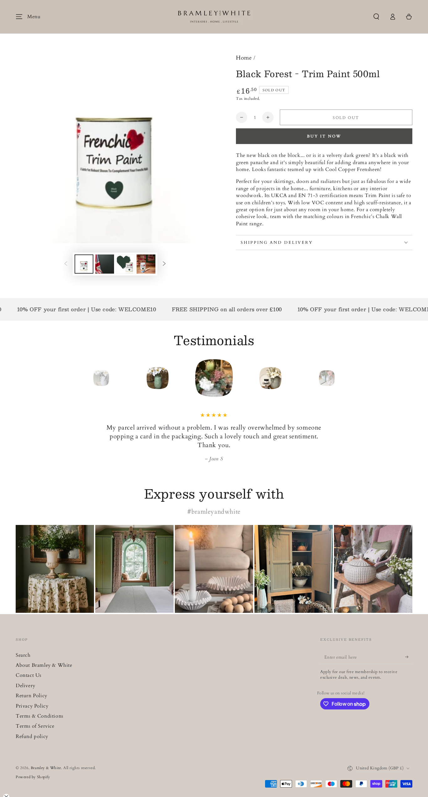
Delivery (25, 685)
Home (244, 58)
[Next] (341, 378)
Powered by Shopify (33, 776)
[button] (376, 17)
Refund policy (32, 736)
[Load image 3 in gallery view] (125, 264)
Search (23, 655)
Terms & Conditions (39, 716)
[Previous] (87, 378)
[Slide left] (66, 264)
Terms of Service (35, 726)
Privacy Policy (32, 706)
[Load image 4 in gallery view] (146, 264)
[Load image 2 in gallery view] (104, 264)
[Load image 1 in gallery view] (84, 264)
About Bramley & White (44, 665)
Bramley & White (46, 767)
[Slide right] (164, 264)
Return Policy (31, 695)
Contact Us (28, 675)
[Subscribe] (408, 657)
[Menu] (19, 17)
